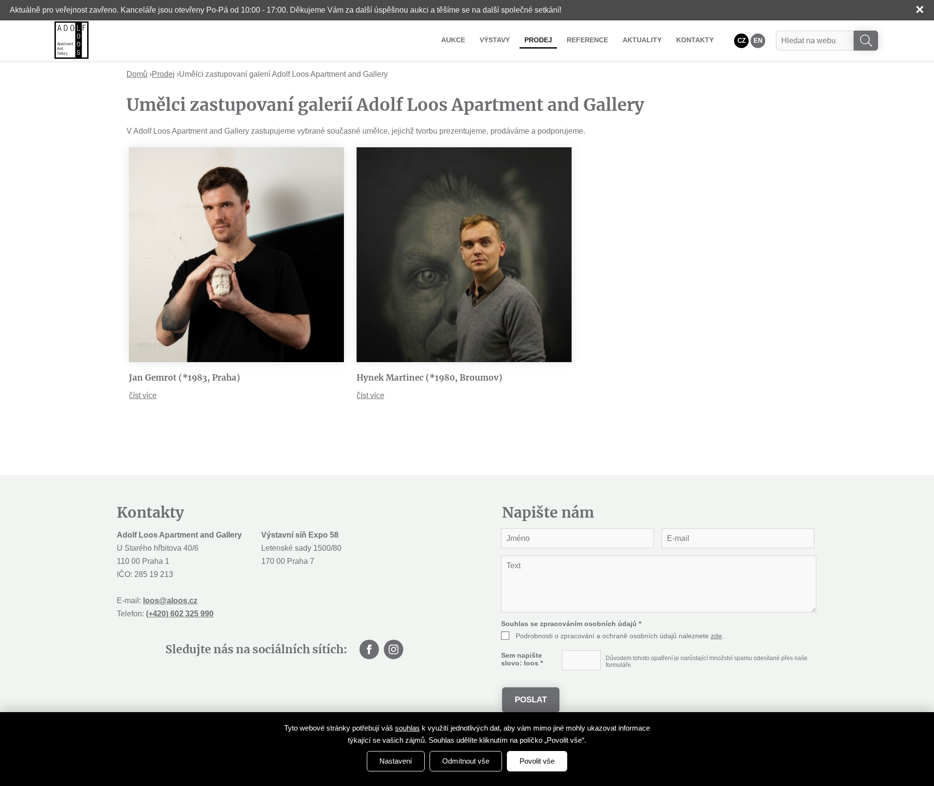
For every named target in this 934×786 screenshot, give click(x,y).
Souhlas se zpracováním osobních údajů (571, 624)
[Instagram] (393, 649)
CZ (741, 40)
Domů (136, 74)
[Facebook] (369, 649)
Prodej (538, 40)
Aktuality (642, 40)
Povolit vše (537, 761)
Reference (587, 40)
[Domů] (72, 40)
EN (758, 40)
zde (716, 636)
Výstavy (495, 40)
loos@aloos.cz (170, 600)
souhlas (407, 728)
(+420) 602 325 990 (180, 614)
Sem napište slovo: (522, 659)
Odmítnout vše (465, 761)
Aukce (453, 40)
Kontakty (695, 40)
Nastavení (395, 761)
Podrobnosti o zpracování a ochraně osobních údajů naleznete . (620, 636)
